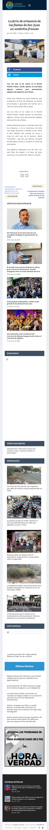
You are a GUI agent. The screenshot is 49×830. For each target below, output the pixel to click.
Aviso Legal (17, 828)
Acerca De (8, 828)
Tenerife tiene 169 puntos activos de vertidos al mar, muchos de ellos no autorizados (21, 451)
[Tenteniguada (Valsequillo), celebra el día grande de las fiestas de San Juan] (24, 287)
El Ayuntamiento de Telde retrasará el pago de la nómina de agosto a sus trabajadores (24, 687)
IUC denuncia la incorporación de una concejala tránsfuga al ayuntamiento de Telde (22, 235)
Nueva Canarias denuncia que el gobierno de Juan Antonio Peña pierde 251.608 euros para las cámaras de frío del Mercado (24, 719)
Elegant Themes (19, 825)
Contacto (25, 828)
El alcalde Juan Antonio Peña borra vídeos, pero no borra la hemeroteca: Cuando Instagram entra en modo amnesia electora (23, 269)
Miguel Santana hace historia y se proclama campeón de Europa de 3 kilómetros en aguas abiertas (24, 678)
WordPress (40, 825)
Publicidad (33, 828)
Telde (26, 33)
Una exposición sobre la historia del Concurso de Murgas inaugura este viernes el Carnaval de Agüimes (24, 336)
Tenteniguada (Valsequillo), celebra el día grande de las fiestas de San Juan (23, 303)
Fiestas (20, 33)
